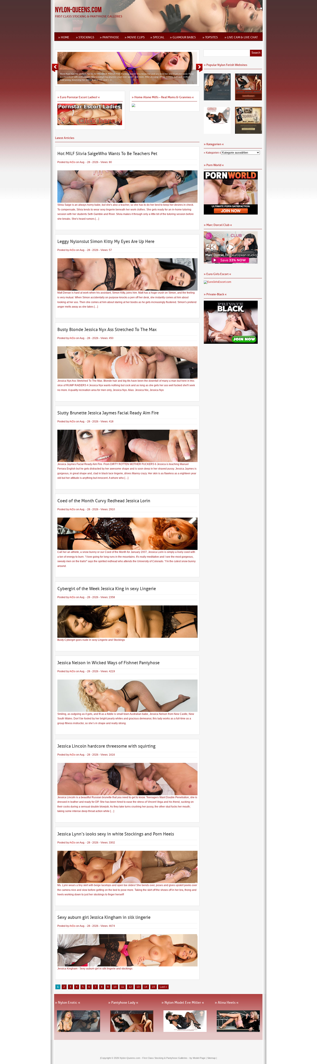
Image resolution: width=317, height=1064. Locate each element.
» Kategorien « (212, 152)
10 (114, 986)
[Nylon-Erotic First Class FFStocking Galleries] (217, 98)
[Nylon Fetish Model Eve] (217, 132)
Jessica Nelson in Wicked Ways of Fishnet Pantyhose (108, 662)
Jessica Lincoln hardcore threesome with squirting (106, 746)
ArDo (72, 162)
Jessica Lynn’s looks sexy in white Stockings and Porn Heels (115, 834)
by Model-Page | (198, 1058)
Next (199, 68)
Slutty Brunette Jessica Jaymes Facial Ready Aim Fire (108, 412)
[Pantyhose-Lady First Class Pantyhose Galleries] (248, 98)
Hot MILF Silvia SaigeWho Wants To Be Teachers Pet (107, 153)
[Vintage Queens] (248, 132)
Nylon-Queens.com (78, 10)
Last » (163, 986)
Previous (55, 68)
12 (130, 986)
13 (138, 986)
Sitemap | (212, 1058)
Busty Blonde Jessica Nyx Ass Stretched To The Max (107, 329)
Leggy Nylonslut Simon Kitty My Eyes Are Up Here (105, 241)
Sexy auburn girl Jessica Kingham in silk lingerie (104, 917)
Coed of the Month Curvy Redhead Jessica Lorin (103, 500)
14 (145, 986)
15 (153, 986)
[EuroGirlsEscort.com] (217, 281)
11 (122, 986)
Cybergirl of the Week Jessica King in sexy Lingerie (106, 588)
